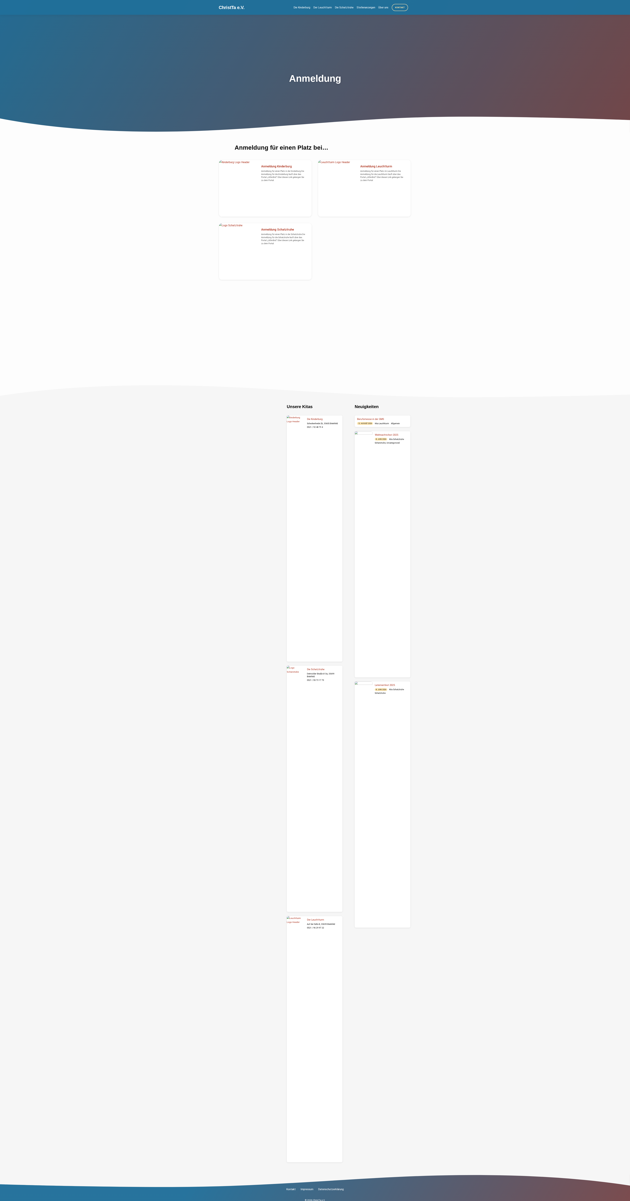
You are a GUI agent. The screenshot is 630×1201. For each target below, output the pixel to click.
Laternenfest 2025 (385, 685)
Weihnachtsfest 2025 (386, 434)
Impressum (307, 1189)
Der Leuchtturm (322, 7)
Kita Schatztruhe (396, 439)
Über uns (383, 7)
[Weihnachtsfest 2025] (363, 554)
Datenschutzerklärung (331, 1189)
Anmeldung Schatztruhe (277, 229)
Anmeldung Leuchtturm (376, 166)
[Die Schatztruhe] (295, 789)
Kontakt (400, 7)
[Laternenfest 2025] (363, 804)
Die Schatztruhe (344, 7)
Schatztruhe (380, 443)
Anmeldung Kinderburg (276, 166)
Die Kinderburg (302, 7)
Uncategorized (393, 443)
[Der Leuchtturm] (295, 1039)
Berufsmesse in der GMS (370, 419)
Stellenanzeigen (366, 7)
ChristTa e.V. (231, 7)
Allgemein (395, 423)
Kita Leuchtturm (382, 423)
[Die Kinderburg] (295, 538)
